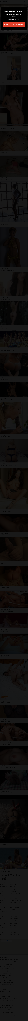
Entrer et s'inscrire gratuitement (14, 24)
